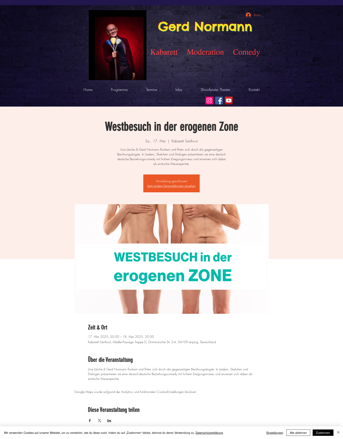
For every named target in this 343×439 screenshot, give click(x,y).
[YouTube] (229, 100)
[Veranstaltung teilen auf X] (99, 420)
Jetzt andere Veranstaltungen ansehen (171, 186)
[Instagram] (209, 100)
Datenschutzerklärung (209, 433)
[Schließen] (338, 432)
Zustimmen (323, 433)
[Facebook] (219, 100)
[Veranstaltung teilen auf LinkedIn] (109, 420)
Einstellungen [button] (274, 433)
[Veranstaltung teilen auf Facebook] (90, 420)
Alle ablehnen (298, 433)
